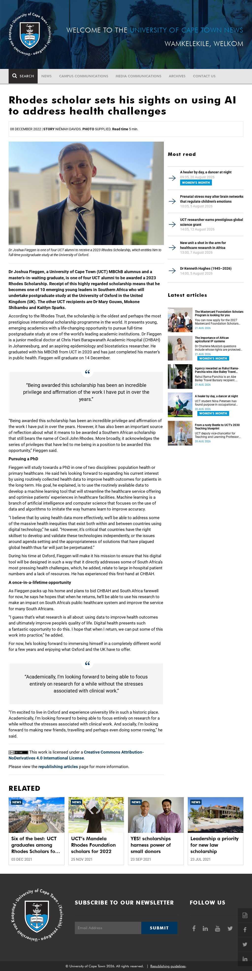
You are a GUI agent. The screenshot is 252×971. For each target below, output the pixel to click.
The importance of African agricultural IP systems (212, 339)
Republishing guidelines (168, 966)
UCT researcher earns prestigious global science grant (211, 222)
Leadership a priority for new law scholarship (214, 845)
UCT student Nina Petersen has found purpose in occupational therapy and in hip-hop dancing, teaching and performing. (216, 402)
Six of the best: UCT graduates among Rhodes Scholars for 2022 (34, 845)
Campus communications (83, 76)
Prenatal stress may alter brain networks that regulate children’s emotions (211, 199)
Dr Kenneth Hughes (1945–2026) (206, 268)
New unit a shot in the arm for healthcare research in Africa (203, 245)
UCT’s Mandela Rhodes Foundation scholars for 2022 (93, 845)
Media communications (138, 76)
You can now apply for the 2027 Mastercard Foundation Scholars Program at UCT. (216, 321)
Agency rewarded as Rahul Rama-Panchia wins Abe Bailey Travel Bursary (217, 370)
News (46, 76)
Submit (159, 927)
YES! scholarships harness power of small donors (151, 845)
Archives (177, 76)
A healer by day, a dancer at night (206, 172)
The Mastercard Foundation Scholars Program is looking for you (219, 313)
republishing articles (58, 766)
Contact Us (204, 76)
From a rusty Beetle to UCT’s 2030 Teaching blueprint (217, 426)
